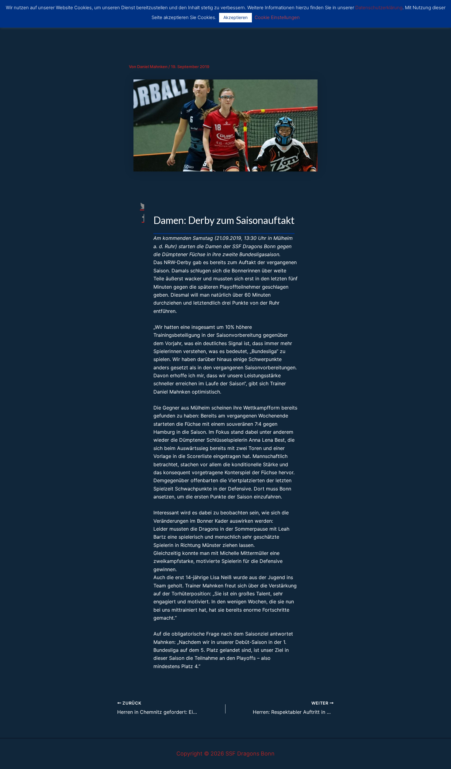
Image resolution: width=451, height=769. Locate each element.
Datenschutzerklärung (379, 7)
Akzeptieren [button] (235, 17)
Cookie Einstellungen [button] (277, 17)
